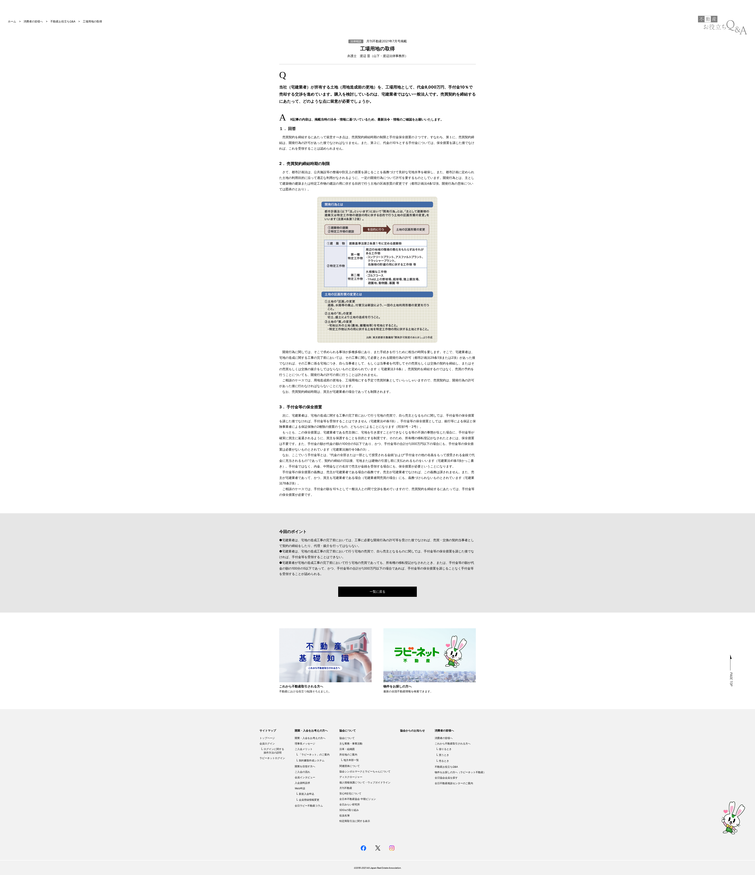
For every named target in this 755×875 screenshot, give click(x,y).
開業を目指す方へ (305, 766)
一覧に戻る (377, 591)
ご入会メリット (304, 749)
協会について (347, 730)
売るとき (444, 760)
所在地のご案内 (348, 754)
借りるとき (445, 749)
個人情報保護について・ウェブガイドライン (364, 782)
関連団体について (349, 765)
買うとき (444, 754)
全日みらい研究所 (349, 804)
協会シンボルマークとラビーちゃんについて (364, 771)
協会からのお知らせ (412, 730)
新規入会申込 (306, 793)
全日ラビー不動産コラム (309, 805)
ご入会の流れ (302, 771)
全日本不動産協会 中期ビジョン (357, 798)
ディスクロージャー (350, 776)
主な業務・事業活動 (350, 743)
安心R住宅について (350, 793)
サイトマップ (268, 730)
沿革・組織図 (347, 749)
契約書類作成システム (311, 760)
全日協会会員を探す (446, 777)
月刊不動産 (345, 787)
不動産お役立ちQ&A (62, 21)
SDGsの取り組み (349, 810)
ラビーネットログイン (272, 758)
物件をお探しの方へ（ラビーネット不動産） (460, 772)
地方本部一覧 (351, 760)
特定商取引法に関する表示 (354, 821)
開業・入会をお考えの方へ (311, 730)
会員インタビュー (305, 777)
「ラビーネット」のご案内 (314, 754)
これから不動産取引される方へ (452, 743)
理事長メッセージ (305, 743)
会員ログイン (267, 743)
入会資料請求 (302, 782)
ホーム (12, 21)
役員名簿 (344, 815)
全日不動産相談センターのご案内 (454, 783)
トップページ (267, 738)
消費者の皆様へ (33, 21)
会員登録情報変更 (309, 799)
